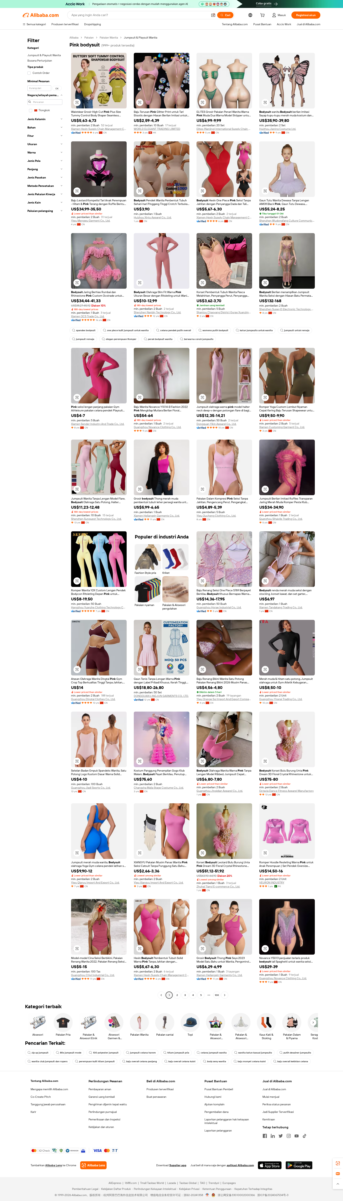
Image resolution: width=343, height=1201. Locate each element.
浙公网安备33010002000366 (236, 1195)
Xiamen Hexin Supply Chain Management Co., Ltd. (99, 128)
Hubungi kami (212, 1096)
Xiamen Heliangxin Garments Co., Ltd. (157, 515)
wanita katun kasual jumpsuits (255, 1052)
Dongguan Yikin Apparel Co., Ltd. (216, 423)
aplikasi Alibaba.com (240, 1165)
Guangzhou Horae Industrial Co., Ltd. (219, 607)
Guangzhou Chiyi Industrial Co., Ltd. (93, 975)
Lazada (171, 1183)
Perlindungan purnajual (103, 1111)
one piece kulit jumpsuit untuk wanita (128, 330)
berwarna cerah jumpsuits (198, 339)
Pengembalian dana (216, 1111)
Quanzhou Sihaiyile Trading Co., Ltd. (281, 518)
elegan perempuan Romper (121, 339)
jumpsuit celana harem (143, 1052)
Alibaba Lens (53, 1165)
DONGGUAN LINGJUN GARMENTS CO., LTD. (161, 695)
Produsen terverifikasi (160, 1089)
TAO (202, 1183)
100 (217, 995)
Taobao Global (188, 1183)
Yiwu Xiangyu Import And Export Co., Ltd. (158, 882)
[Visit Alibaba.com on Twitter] (280, 1135)
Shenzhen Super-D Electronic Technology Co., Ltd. (287, 309)
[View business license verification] (207, 1195)
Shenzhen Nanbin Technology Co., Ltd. (157, 312)
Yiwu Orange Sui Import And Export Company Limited (224, 699)
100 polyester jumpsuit (106, 1052)
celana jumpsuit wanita (214, 1052)
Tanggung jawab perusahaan (48, 1104)
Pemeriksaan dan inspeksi (104, 1119)
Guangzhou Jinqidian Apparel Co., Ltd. (220, 790)
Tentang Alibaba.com (44, 1080)
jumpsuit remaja (85, 339)
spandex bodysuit (85, 330)
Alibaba (73, 37)
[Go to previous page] (161, 995)
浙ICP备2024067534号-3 (272, 1195)
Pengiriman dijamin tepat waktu (108, 1104)
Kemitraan (268, 1119)
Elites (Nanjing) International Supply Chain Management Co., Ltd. (224, 128)
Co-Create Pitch (41, 1096)
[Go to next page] (224, 995)
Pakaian (89, 37)
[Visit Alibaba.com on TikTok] (304, 1135)
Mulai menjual (270, 1096)
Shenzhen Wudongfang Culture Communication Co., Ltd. (287, 220)
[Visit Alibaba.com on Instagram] (288, 1135)
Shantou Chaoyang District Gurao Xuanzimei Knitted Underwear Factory (224, 312)
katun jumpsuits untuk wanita (256, 330)
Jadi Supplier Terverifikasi (278, 1111)
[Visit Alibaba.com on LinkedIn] (272, 1135)
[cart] (263, 15)
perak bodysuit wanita (160, 339)
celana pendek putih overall (175, 330)
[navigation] (45, 516)
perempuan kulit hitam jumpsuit (97, 1061)
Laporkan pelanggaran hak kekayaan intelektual (226, 1121)
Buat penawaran (156, 1096)
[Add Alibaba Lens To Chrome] (93, 1165)
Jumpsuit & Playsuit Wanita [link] (140, 37)
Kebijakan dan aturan (101, 1127)
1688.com (131, 1183)
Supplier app (177, 1165)
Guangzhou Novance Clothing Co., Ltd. (157, 427)
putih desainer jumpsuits (297, 1052)
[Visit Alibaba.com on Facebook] (264, 1135)
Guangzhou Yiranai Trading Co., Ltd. (280, 699)
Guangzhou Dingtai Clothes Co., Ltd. (93, 699)
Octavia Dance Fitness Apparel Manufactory (286, 790)
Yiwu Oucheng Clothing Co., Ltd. (216, 515)
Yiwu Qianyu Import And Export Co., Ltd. (95, 882)
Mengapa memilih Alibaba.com (49, 1089)
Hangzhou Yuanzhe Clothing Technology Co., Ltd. (99, 607)
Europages (229, 1183)
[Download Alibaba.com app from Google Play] (299, 1165)
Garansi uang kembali (102, 1096)
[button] (213, 15)
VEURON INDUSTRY (271, 882)
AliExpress (115, 1183)
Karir (33, 1111)
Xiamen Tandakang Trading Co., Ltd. (281, 607)
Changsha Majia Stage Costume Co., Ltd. (159, 787)
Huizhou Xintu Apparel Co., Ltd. (153, 217)
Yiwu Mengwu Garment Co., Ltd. (90, 220)
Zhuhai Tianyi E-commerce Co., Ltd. (218, 886)
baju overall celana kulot (182, 1061)
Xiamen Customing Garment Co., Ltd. (282, 427)
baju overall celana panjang (141, 1061)
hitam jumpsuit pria (178, 1052)
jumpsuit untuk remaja (296, 330)
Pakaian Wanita (109, 37)
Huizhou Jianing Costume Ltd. (277, 128)
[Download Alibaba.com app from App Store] (270, 1165)
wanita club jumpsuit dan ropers (49, 1061)
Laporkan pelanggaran (218, 1130)
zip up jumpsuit (40, 1052)
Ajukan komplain (214, 1104)
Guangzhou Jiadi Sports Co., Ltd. (91, 787)
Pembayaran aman (100, 1089)
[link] (338, 1163)
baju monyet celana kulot (252, 1061)
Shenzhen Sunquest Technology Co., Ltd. (96, 518)
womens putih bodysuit (215, 330)
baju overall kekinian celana (292, 1061)
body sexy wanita (216, 1061)
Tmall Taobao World (152, 1183)
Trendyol (213, 1183)
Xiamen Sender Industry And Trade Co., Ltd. (97, 423)
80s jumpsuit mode (70, 1052)
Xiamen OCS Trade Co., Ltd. (87, 316)
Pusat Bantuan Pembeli (218, 1089)
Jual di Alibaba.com (274, 1089)
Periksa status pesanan (276, 1104)
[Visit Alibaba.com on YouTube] (296, 1135)
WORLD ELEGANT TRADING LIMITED (157, 128)
